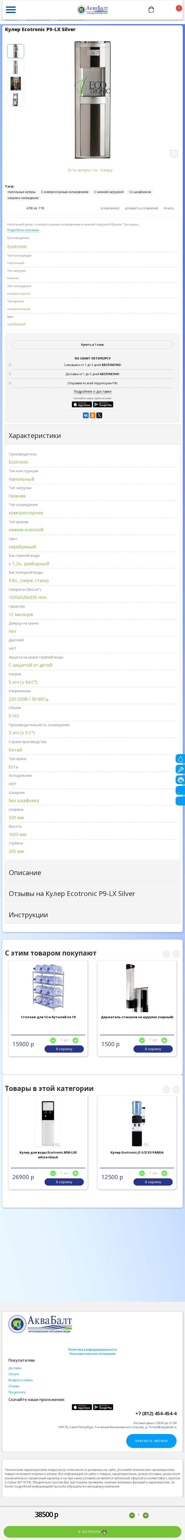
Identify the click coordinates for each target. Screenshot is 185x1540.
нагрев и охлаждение (23, 198)
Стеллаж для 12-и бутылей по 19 (48, 1017)
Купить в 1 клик (92, 345)
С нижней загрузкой (109, 192)
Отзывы (13, 1386)
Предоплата (17, 1392)
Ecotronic (17, 246)
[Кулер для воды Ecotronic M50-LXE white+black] (48, 1123)
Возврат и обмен (20, 1380)
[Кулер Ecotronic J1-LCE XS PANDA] (137, 1123)
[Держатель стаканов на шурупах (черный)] (137, 988)
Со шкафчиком (140, 192)
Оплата (13, 1374)
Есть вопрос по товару (91, 170)
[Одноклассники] (92, 415)
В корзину (90, 1531)
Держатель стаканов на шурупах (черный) (137, 1017)
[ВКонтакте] (86, 415)
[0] (166, 8)
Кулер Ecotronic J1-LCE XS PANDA (137, 1152)
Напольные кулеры (21, 192)
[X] (99, 415)
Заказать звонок (151, 1441)
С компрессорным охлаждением (64, 192)
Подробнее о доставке (93, 391)
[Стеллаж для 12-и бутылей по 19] (48, 988)
